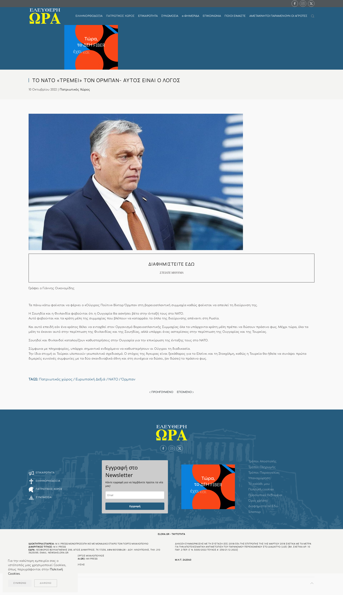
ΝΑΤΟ (113, 379)
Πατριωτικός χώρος (56, 379)
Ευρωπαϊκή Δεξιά (90, 379)
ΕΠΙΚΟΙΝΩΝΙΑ (212, 16)
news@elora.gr (58, 552)
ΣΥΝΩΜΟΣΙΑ (169, 16)
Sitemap (254, 512)
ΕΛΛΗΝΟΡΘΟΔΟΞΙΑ (89, 16)
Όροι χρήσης (258, 500)
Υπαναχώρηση (259, 478)
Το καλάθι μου (259, 484)
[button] (312, 16)
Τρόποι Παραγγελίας (264, 472)
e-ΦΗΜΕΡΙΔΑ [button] (190, 16)
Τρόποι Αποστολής (262, 461)
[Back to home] (45, 16)
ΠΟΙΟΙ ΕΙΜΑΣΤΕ (235, 16)
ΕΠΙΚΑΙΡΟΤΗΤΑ (148, 16)
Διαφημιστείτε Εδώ (263, 506)
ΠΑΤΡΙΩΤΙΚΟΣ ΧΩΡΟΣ (120, 16)
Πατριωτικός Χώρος (75, 89)
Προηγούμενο (162, 392)
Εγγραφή (134, 506)
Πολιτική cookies (261, 489)
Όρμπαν (128, 379)
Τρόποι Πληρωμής (262, 467)
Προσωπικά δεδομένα (265, 495)
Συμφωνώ (19, 583)
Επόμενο (184, 392)
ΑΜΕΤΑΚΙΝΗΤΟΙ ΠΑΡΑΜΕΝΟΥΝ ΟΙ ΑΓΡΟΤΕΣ (278, 16)
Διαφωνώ (45, 583)
